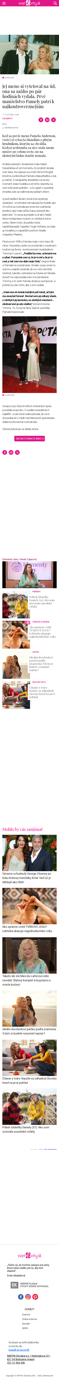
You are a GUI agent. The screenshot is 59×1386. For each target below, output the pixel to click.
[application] (29, 574)
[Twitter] (53, 119)
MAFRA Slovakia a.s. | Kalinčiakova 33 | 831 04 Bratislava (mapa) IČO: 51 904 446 (28, 1359)
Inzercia (26, 1314)
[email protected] (19, 1350)
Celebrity (7, 118)
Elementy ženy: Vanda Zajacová (19, 559)
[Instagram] (28, 1297)
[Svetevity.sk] (29, 3)
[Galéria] (29, 54)
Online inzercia (29, 1319)
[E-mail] (47, 119)
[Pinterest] (35, 1297)
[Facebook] (41, 119)
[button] (55, 3)
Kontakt (26, 1324)
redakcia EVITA (11, 128)
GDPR (25, 1328)
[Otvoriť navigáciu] (4, 3)
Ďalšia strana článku (29, 438)
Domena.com (47, 1376)
